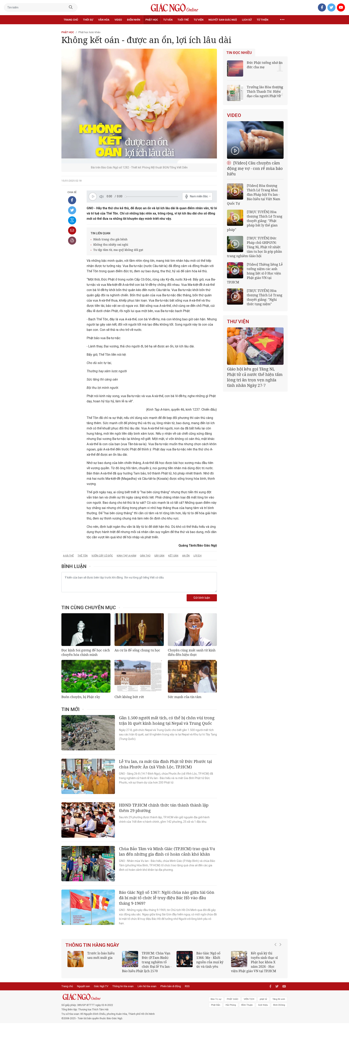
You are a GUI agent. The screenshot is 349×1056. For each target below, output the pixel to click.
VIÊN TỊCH (249, 999)
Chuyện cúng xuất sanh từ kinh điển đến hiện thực (191, 652)
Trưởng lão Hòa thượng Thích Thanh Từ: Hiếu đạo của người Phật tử (265, 91)
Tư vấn (167, 19)
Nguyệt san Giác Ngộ (222, 19)
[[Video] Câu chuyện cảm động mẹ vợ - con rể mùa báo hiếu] (255, 140)
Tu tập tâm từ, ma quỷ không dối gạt (118, 250)
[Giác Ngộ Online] (129, 997)
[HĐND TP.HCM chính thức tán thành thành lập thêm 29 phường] (88, 820)
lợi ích (197, 555)
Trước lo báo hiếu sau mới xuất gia (101, 955)
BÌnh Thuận (247, 1005)
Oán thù (145, 555)
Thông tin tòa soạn (123, 986)
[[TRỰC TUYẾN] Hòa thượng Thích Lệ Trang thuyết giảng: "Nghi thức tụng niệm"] (235, 296)
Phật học (151, 19)
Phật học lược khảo (89, 32)
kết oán (173, 555)
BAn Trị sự (216, 999)
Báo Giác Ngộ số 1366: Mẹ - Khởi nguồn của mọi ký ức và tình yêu (209, 960)
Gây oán (159, 555)
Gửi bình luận (201, 598)
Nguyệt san (83, 986)
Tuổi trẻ (183, 19)
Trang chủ (71, 19)
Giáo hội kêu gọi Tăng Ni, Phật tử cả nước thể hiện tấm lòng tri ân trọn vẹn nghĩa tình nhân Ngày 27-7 (255, 377)
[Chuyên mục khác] (282, 19)
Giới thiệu (263, 1005)
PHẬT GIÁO (232, 999)
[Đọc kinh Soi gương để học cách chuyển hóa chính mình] (85, 629)
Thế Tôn (83, 555)
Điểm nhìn (133, 19)
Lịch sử (247, 19)
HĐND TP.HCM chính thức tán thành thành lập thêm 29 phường (163, 807)
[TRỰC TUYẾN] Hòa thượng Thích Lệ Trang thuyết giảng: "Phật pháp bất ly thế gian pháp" (254, 221)
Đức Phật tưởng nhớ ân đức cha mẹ (265, 64)
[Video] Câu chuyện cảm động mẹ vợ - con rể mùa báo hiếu (255, 168)
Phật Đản (215, 1005)
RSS (187, 986)
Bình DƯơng (279, 1005)
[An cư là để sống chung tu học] (139, 629)
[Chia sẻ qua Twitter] (72, 210)
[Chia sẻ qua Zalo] (72, 220)
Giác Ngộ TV (101, 986)
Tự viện (198, 19)
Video (118, 19)
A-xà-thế (68, 555)
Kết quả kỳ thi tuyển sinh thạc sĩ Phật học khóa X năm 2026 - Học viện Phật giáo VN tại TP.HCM (254, 962)
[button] (276, 960)
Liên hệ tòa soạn (147, 986)
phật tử (263, 999)
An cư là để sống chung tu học (137, 650)
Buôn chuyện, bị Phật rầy (80, 697)
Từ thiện (262, 19)
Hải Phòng (231, 1005)
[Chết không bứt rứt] (139, 676)
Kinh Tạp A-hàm (126, 555)
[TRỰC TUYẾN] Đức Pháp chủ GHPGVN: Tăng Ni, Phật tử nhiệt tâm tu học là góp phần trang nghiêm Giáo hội (254, 247)
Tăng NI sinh (278, 999)
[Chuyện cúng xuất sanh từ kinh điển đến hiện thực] (192, 629)
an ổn (186, 555)
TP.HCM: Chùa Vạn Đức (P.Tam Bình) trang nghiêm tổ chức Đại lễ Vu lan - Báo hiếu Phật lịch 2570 (146, 962)
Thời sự (88, 19)
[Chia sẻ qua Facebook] (72, 200)
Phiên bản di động (170, 986)
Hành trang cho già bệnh (110, 239)
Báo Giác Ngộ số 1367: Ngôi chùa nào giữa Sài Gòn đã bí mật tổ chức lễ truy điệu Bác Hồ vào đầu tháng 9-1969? (166, 898)
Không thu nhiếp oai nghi (110, 244)
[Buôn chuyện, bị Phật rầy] (85, 676)
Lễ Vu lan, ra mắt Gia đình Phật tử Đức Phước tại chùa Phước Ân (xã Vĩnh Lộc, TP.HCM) (165, 764)
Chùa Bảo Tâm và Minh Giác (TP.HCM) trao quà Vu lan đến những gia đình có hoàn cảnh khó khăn (167, 851)
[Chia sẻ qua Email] (72, 230)
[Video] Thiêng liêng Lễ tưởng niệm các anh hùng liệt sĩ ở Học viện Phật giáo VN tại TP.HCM (255, 273)
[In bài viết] (72, 241)
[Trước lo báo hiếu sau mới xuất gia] (75, 959)
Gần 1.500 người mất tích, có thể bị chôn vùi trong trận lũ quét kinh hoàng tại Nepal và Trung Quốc (166, 720)
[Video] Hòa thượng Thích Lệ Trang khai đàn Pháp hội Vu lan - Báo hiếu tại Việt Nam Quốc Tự (253, 194)
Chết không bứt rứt (129, 697)
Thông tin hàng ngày (92, 945)
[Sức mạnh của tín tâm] (192, 676)
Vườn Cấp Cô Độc (102, 555)
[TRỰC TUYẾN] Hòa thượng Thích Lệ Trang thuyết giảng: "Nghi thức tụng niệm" (264, 297)
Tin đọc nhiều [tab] (239, 52)
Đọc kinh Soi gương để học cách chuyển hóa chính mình (85, 652)
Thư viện (238, 321)
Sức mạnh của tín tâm (184, 697)
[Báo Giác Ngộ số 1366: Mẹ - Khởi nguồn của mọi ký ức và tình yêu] (185, 959)
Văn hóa (103, 19)
